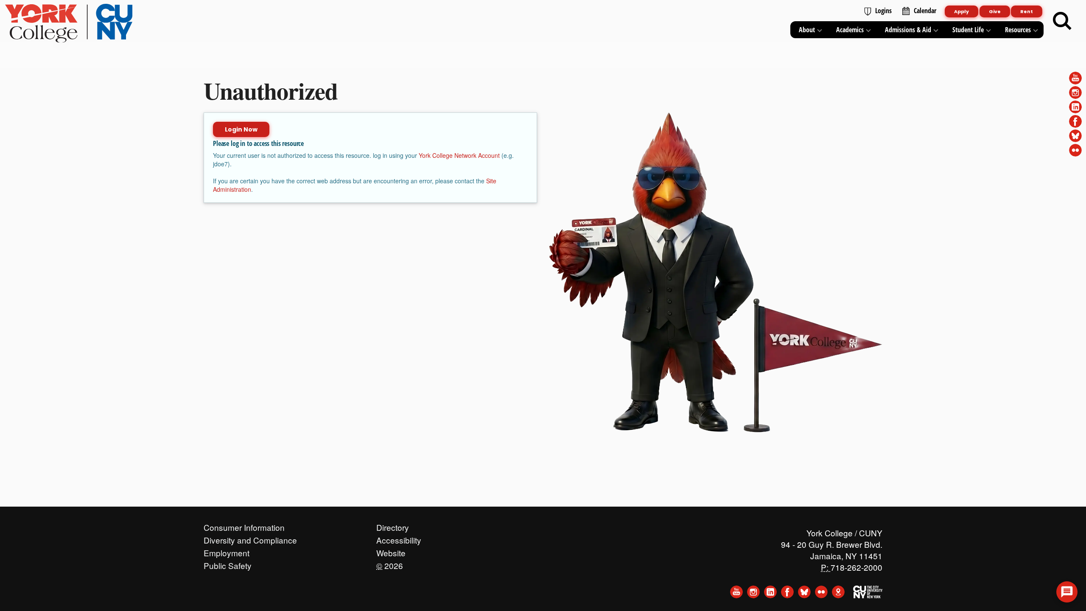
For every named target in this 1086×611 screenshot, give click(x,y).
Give (995, 11)
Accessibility (398, 538)
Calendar (925, 10)
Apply (961, 11)
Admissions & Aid (908, 29)
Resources (1018, 29)
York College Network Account (459, 155)
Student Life (968, 29)
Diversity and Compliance (250, 538)
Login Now (241, 129)
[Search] (1062, 21)
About (807, 29)
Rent (1026, 11)
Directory (392, 525)
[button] (1067, 592)
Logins (883, 10)
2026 (389, 563)
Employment (226, 551)
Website (391, 551)
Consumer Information (244, 525)
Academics (850, 29)
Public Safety (228, 563)
